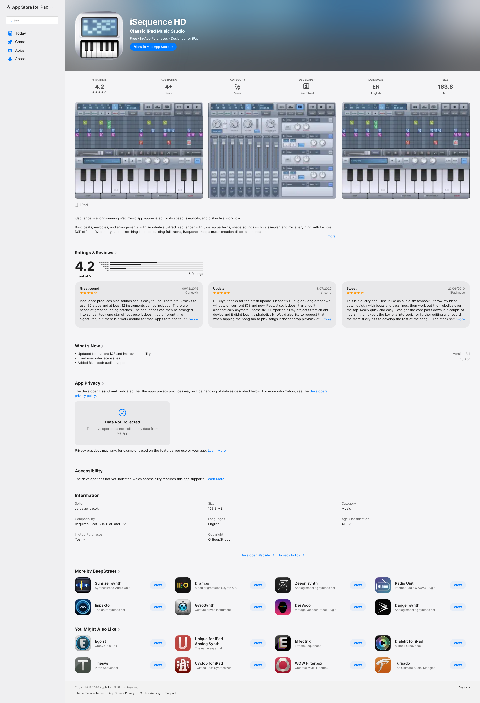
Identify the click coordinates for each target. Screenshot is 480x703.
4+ (344, 524)
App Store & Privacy (122, 693)
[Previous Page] (70, 151)
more (332, 236)
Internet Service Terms (89, 693)
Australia (464, 687)
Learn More (217, 450)
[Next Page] (475, 151)
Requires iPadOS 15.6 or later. (98, 524)
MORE (194, 319)
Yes (78, 539)
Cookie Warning (150, 693)
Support (171, 693)
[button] (32, 33)
